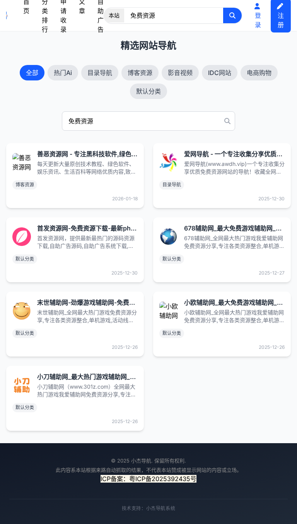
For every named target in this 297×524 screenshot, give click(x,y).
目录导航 (99, 73)
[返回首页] (7, 15)
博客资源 (140, 73)
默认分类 (148, 91)
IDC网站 (219, 73)
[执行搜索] (232, 15)
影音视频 (180, 73)
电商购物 (259, 73)
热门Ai (63, 73)
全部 (32, 73)
